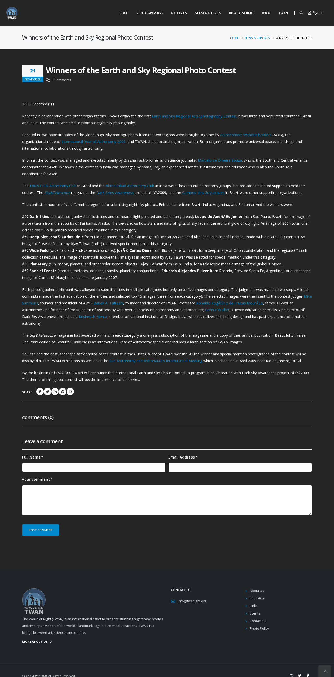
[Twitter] (47, 391)
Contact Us (258, 621)
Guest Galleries (208, 13)
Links (254, 606)
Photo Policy (259, 628)
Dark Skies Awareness (115, 192)
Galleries (179, 13)
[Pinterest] (62, 391)
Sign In (317, 12)
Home (123, 13)
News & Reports (257, 38)
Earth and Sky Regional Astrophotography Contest (194, 116)
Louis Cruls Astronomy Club (53, 185)
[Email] (70, 391)
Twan (283, 13)
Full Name (31, 457)
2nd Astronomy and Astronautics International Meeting (155, 360)
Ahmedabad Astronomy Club (130, 185)
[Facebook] (40, 391)
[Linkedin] (55, 391)
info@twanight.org (192, 601)
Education (257, 598)
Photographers (149, 13)
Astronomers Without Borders (246, 134)
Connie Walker (217, 309)
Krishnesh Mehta (93, 316)
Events (255, 613)
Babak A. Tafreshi (108, 302)
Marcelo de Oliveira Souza (220, 160)
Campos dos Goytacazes (203, 192)
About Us (257, 590)
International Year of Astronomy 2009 (94, 141)
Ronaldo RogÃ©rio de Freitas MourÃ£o (229, 302)
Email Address (181, 457)
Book (266, 13)
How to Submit (241, 13)
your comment (36, 479)
